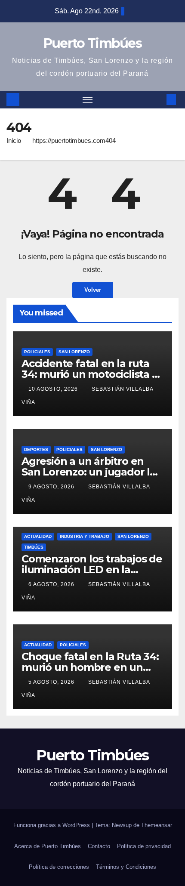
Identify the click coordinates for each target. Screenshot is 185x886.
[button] (158, 99)
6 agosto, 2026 (52, 584)
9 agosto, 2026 (52, 487)
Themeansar (156, 825)
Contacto (99, 846)
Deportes (36, 449)
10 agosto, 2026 (54, 389)
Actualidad (38, 536)
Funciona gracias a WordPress (52, 825)
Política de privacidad (144, 846)
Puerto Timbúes (92, 43)
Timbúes (33, 547)
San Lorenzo (74, 351)
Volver (92, 290)
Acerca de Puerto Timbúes (47, 846)
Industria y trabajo (84, 536)
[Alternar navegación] (87, 100)
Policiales (37, 351)
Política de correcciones (59, 867)
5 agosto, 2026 (52, 682)
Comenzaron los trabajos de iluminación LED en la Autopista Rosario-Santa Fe (92, 570)
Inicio (13, 140)
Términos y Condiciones (126, 867)
